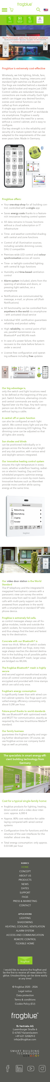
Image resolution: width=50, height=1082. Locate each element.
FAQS (25, 897)
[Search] (38, 10)
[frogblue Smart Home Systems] (25, 4)
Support (25, 892)
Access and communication (25, 935)
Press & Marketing (25, 901)
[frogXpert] (30, 9)
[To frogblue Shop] (11, 10)
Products (25, 879)
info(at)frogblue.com (25, 1039)
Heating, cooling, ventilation (25, 926)
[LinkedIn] (19, 1068)
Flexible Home (25, 943)
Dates (25, 888)
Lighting (25, 918)
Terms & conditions (25, 999)
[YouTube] (30, 1068)
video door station (17, 581)
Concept (25, 871)
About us (25, 875)
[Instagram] (42, 1068)
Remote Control (25, 939)
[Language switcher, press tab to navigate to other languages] (46, 10)
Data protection (25, 995)
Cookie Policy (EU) (25, 1003)
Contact (25, 905)
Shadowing (25, 922)
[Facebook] (7, 1068)
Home (25, 867)
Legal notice (25, 991)
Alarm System (25, 930)
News (25, 884)
